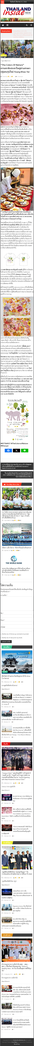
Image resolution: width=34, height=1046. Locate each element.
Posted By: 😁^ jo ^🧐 (7, 80)
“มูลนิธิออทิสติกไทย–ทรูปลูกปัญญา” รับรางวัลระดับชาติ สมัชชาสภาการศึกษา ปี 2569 (17, 877)
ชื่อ (2, 617)
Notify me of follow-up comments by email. (15, 638)
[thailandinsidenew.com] (3, 25)
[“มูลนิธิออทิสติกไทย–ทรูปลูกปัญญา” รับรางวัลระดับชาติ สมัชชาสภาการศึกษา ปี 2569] (17, 862)
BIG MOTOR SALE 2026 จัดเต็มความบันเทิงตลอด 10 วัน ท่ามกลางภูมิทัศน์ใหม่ (22, 802)
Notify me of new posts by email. (12, 642)
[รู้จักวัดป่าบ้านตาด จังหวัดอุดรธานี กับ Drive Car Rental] (17, 666)
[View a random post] (31, 25)
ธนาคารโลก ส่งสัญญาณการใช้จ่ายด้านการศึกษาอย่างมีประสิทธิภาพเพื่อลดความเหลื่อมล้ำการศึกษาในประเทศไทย (16, 574)
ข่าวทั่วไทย (3, 59)
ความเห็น (4, 599)
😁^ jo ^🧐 (16, 524)
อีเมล (3, 624)
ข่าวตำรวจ (5, 964)
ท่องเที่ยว (5, 675)
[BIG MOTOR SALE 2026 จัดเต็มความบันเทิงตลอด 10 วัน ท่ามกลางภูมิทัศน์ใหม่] (7, 801)
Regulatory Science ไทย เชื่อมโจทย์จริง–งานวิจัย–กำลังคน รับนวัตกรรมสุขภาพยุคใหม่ (22, 912)
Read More (5, 693)
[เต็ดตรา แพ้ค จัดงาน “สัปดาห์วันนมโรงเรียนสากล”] (17, 538)
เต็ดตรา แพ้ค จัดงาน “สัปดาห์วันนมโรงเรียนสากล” (17, 552)
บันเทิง (4, 772)
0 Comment (20, 80)
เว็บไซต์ (3, 631)
